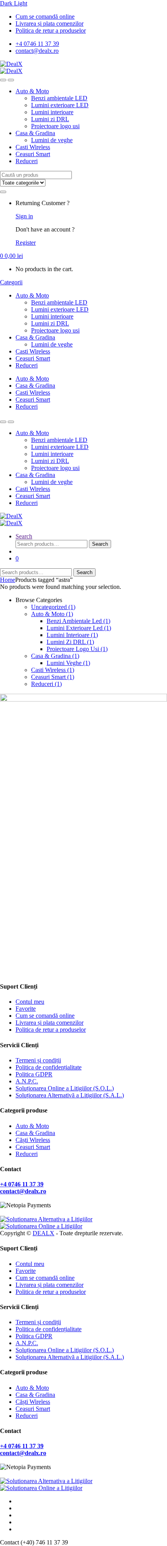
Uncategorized (53, 607)
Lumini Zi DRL (70, 642)
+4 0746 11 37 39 (37, 43)
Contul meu (30, 1001)
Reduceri (27, 161)
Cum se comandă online (45, 16)
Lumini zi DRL (50, 119)
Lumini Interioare (72, 635)
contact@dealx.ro (37, 50)
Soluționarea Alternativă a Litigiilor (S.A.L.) (70, 1095)
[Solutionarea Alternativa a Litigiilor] (46, 1219)
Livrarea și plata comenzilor (50, 23)
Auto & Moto (32, 91)
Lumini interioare (52, 112)
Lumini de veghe (52, 140)
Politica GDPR (34, 1074)
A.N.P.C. (27, 1081)
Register (26, 242)
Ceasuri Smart (33, 154)
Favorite (26, 1008)
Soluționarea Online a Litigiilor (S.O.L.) (65, 1088)
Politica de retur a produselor (51, 30)
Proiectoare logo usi (55, 126)
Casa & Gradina (35, 133)
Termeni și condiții (38, 1060)
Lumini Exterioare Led (79, 628)
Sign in (24, 216)
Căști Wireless (33, 1140)
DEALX (43, 1233)
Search (24, 536)
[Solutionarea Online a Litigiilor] (41, 1226)
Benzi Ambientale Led (78, 621)
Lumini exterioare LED (60, 105)
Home (7, 579)
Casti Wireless (33, 147)
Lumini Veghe (68, 663)
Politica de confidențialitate (49, 1067)
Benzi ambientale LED (59, 98)
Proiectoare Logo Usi (77, 649)
